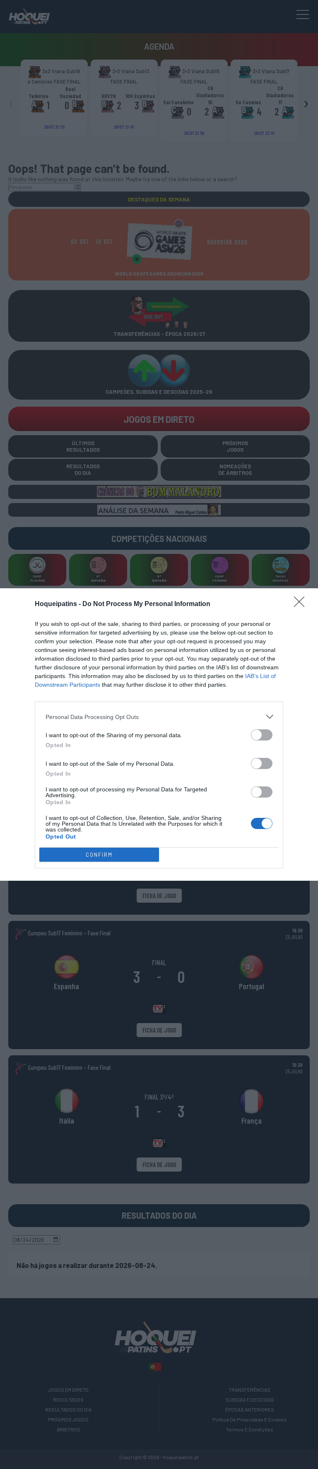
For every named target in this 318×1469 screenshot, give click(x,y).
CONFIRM (99, 854)
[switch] (261, 734)
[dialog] (159, 734)
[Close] (302, 604)
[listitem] (159, 716)
